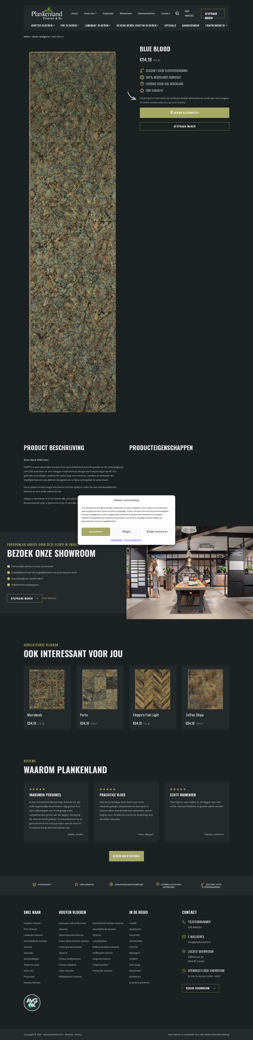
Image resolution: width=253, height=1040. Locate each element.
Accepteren (96, 531)
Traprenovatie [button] (215, 25)
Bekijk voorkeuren (157, 531)
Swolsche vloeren (102, 970)
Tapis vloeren (66, 970)
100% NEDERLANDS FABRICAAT (129, 884)
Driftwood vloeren (103, 952)
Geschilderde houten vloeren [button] (136, 25)
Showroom (126, 13)
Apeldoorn (135, 929)
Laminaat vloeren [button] (97, 25)
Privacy (78, 1034)
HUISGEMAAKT (45, 884)
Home (74, 13)
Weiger (126, 531)
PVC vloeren (30, 929)
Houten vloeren (32, 923)
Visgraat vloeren (102, 958)
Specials (170, 25)
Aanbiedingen (190, 25)
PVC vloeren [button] (69, 25)
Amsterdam (135, 941)
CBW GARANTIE (87, 884)
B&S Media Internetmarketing (214, 1034)
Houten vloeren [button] (41, 25)
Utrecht (133, 947)
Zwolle (133, 923)
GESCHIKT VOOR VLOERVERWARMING (211, 885)
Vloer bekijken (47, 680)
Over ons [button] (89, 13)
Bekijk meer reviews (126, 856)
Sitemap (69, 1034)
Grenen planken (67, 964)
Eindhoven (135, 976)
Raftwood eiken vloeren (106, 947)
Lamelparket (100, 941)
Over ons (29, 970)
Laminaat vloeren (33, 935)
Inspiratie (108, 13)
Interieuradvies (146, 13)
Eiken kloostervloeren (71, 935)
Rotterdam (135, 970)
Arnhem (133, 958)
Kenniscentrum (32, 982)
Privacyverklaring (132, 539)
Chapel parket (100, 964)
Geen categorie (41, 36)
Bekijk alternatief (186, 112)
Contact (165, 13)
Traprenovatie (31, 964)
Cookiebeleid (116, 539)
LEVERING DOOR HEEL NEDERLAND (171, 885)
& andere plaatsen (139, 982)
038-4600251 (189, 13)
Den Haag (134, 964)
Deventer (134, 935)
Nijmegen (134, 952)
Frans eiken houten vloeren (74, 941)
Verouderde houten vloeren (108, 923)
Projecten (29, 976)
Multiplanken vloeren (70, 976)
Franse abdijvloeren (70, 958)
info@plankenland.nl (199, 942)
